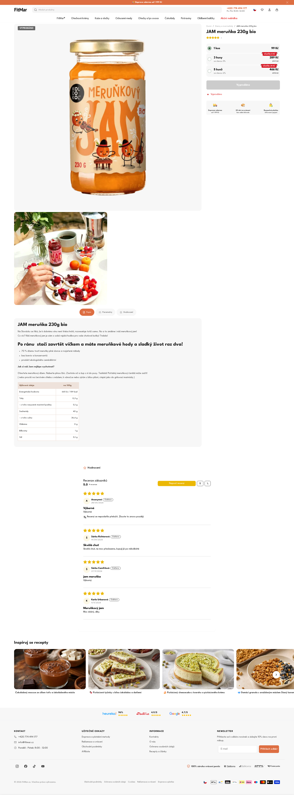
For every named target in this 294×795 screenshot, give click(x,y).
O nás (152, 742)
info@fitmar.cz (26, 742)
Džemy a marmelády (224, 26)
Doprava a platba (166, 782)
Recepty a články (157, 752)
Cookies (131, 782)
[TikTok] (34, 766)
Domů (209, 26)
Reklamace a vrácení (92, 742)
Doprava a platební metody (96, 737)
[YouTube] (43, 766)
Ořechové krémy (80, 18)
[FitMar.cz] (20, 10)
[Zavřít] (287, 2)
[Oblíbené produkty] (262, 10)
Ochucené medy (123, 18)
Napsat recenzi (176, 483)
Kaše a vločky (102, 18)
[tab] (86, 312)
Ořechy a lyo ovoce (148, 18)
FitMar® (61, 18)
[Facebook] (26, 766)
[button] (213, 38)
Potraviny (186, 18)
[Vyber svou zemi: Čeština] (255, 10)
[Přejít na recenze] (214, 38)
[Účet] (269, 10)
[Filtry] (200, 483)
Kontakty (154, 737)
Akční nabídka (229, 18)
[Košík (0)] (277, 10)
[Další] (276, 674)
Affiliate (86, 752)
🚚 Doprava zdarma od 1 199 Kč (147, 2)
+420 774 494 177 (237, 8)
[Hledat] (35, 10)
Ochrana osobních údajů (161, 747)
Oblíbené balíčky (206, 18)
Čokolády (170, 18)
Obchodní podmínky (92, 747)
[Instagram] (17, 766)
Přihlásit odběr (268, 749)
